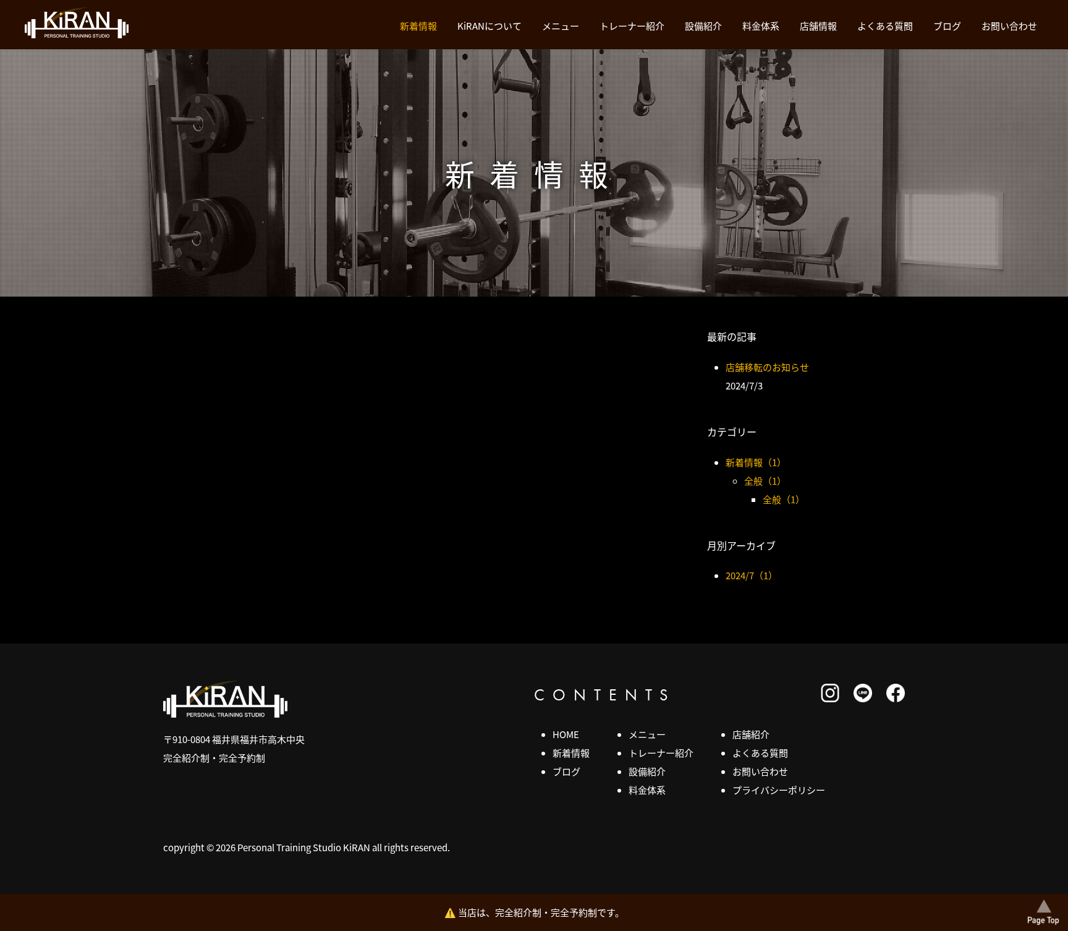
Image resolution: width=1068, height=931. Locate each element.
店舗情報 (818, 25)
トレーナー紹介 (632, 25)
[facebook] (895, 698)
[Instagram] (830, 698)
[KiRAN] (77, 34)
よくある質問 (885, 25)
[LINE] (863, 698)
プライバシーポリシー (778, 789)
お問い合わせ (1009, 25)
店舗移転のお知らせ (767, 366)
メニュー (560, 25)
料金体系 (760, 25)
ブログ (947, 25)
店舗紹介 (750, 734)
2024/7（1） (752, 575)
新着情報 (418, 25)
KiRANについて (489, 25)
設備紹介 (703, 25)
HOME (566, 734)
